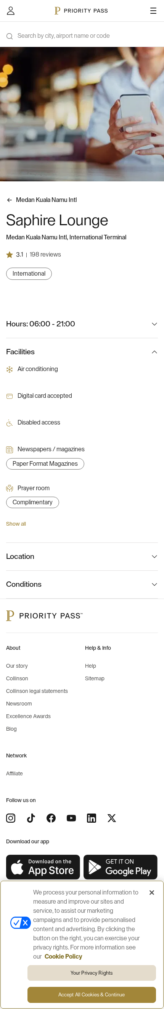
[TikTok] (30, 818)
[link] (43, 867)
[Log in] (10, 10)
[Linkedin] (91, 818)
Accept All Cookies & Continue (91, 994)
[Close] (151, 892)
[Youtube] (71, 818)
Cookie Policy (63, 957)
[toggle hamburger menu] (153, 10)
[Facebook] (51, 818)
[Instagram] (10, 818)
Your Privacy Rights (92, 972)
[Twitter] (111, 818)
